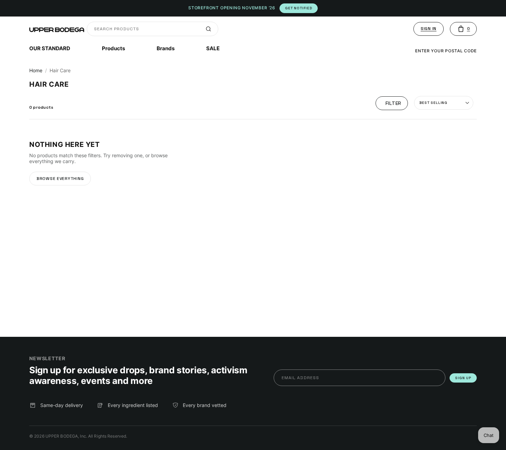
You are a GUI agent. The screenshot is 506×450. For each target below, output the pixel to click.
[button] (463, 29)
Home (35, 70)
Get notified (298, 8)
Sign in (428, 28)
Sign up (463, 378)
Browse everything (60, 178)
